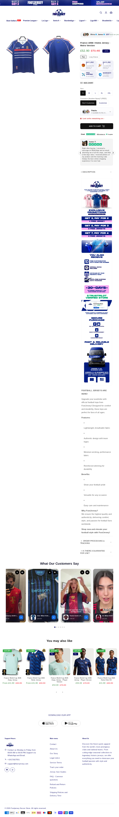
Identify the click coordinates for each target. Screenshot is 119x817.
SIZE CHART (88, 83)
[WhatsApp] (12, 769)
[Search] (100, 12)
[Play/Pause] (17, 572)
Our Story (54, 753)
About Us (54, 749)
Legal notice (55, 758)
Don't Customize (88, 103)
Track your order (57, 767)
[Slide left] (56, 692)
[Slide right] (62, 692)
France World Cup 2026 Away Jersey (12, 679)
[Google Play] (71, 723)
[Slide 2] (56, 627)
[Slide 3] (58, 627)
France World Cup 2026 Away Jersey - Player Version (59, 680)
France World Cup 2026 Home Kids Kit (106, 679)
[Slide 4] (60, 627)
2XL (109, 93)
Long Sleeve (93, 57)
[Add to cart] (21, 617)
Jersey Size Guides (58, 772)
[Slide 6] (64, 627)
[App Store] (48, 723)
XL (102, 93)
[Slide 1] (54, 627)
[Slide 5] (62, 627)
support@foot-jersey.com (18, 764)
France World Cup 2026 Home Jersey (36, 679)
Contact (53, 744)
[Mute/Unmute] (22, 572)
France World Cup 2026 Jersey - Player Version (83, 679)
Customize (103, 103)
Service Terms (56, 763)
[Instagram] (7, 769)
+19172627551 (14, 760)
